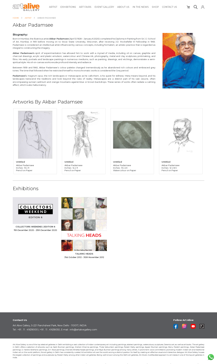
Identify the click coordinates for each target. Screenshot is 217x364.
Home (16, 18)
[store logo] (26, 7)
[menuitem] (53, 7)
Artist (28, 18)
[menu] (113, 7)
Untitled (20, 162)
